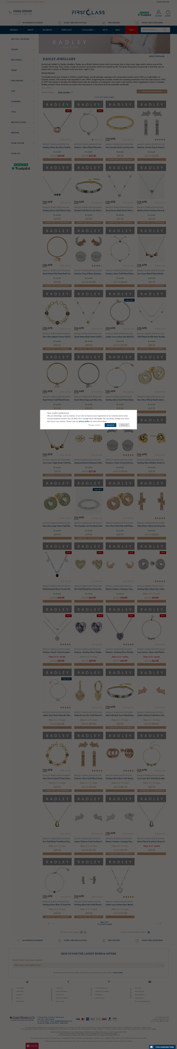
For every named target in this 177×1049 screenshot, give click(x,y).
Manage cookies (94, 425)
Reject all (124, 425)
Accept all (110, 425)
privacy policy (84, 421)
